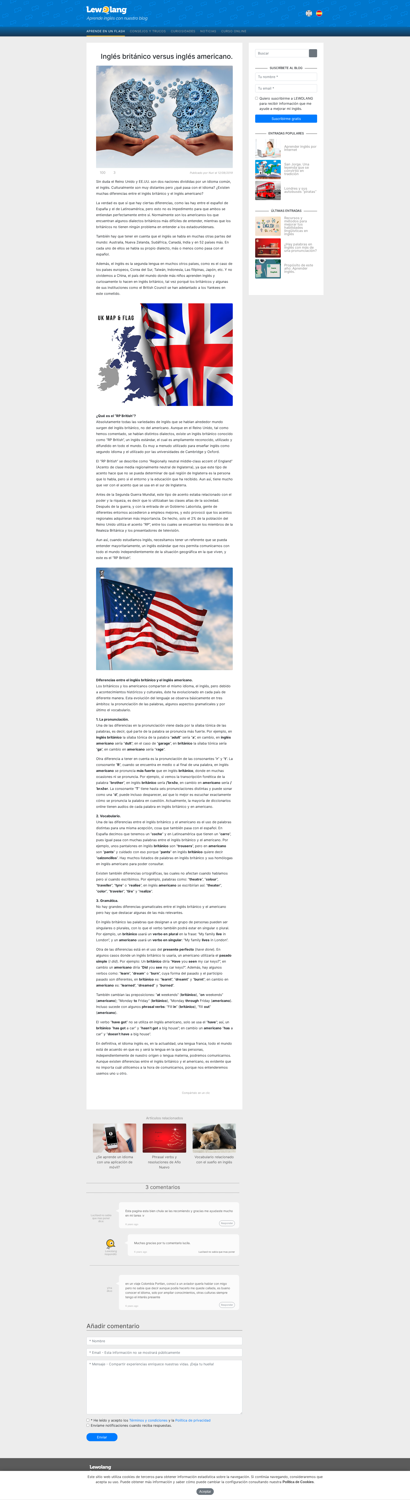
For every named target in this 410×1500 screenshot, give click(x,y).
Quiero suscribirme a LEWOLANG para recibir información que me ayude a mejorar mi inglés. (286, 103)
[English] (309, 13)
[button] (88, 1142)
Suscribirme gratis (286, 119)
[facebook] (309, 31)
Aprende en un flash (105, 31)
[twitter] (315, 31)
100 (103, 172)
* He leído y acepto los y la (151, 1420)
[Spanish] (319, 13)
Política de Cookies (298, 1482)
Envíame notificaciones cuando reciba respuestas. (131, 1425)
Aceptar (205, 1491)
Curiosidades (183, 31)
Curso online (233, 31)
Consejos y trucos (148, 31)
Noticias (208, 31)
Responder (227, 1223)
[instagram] (322, 31)
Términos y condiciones (148, 1420)
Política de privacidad (193, 1420)
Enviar (102, 1437)
